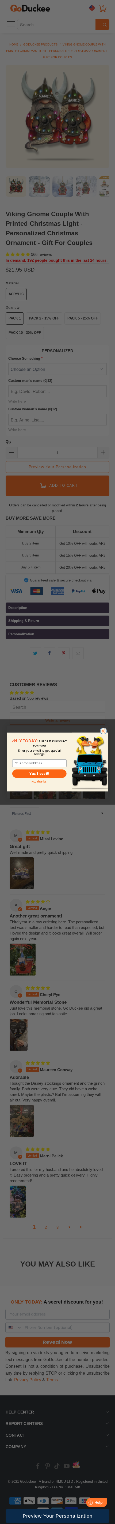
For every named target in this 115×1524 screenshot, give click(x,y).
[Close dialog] (103, 731)
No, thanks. (39, 782)
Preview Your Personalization (58, 1516)
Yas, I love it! (39, 773)
